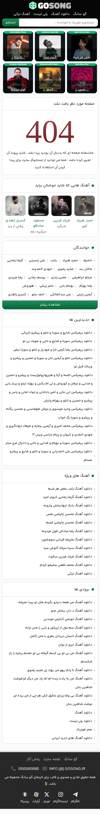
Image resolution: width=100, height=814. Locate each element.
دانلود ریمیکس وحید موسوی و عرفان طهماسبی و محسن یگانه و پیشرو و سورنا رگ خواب (49, 413)
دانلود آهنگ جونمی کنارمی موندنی (67, 619)
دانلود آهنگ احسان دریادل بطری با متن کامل (61, 636)
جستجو (11, 22)
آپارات (36, 801)
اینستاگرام (60, 801)
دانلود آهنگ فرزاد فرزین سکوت (70, 556)
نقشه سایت (51, 759)
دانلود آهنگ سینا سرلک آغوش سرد (67, 548)
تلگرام (75, 801)
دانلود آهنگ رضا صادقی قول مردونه (67, 531)
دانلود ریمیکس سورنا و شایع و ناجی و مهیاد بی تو (57, 341)
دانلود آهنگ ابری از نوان (75, 644)
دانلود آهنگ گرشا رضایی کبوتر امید (67, 497)
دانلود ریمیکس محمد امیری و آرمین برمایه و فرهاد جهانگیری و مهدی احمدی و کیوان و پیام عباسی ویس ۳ (49, 430)
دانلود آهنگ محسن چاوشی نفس (69, 514)
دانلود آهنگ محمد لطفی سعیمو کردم (66, 565)
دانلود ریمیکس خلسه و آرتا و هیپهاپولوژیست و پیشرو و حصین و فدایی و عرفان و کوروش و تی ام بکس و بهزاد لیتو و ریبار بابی (49, 379)
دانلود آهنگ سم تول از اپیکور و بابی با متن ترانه (58, 627)
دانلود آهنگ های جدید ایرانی (72, 738)
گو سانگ (50, 5)
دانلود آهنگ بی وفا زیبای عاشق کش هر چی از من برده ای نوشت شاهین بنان (52, 700)
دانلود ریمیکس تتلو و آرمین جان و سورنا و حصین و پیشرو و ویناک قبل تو (51, 362)
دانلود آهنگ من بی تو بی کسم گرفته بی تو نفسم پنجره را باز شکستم (50, 657)
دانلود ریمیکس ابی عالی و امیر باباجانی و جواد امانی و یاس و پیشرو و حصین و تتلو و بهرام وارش (51, 396)
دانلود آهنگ (60, 14)
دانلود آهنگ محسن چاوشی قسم (69, 522)
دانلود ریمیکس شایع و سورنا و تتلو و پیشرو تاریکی (56, 332)
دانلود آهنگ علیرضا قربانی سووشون (67, 539)
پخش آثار (33, 759)
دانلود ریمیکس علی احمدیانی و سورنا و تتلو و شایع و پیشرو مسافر (51, 456)
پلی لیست (40, 14)
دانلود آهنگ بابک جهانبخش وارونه (67, 505)
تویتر (46, 801)
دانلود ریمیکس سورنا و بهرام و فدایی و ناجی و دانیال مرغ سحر (49, 443)
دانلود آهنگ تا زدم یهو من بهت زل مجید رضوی (59, 670)
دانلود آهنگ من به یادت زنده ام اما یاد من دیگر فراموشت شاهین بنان (52, 683)
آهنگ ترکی (21, 14)
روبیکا (24, 801)
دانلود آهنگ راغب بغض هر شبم (70, 488)
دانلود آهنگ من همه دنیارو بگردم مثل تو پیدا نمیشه (55, 602)
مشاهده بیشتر (50, 304)
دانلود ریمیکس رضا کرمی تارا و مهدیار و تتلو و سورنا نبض (52, 349)
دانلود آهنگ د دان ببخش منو (71, 610)
